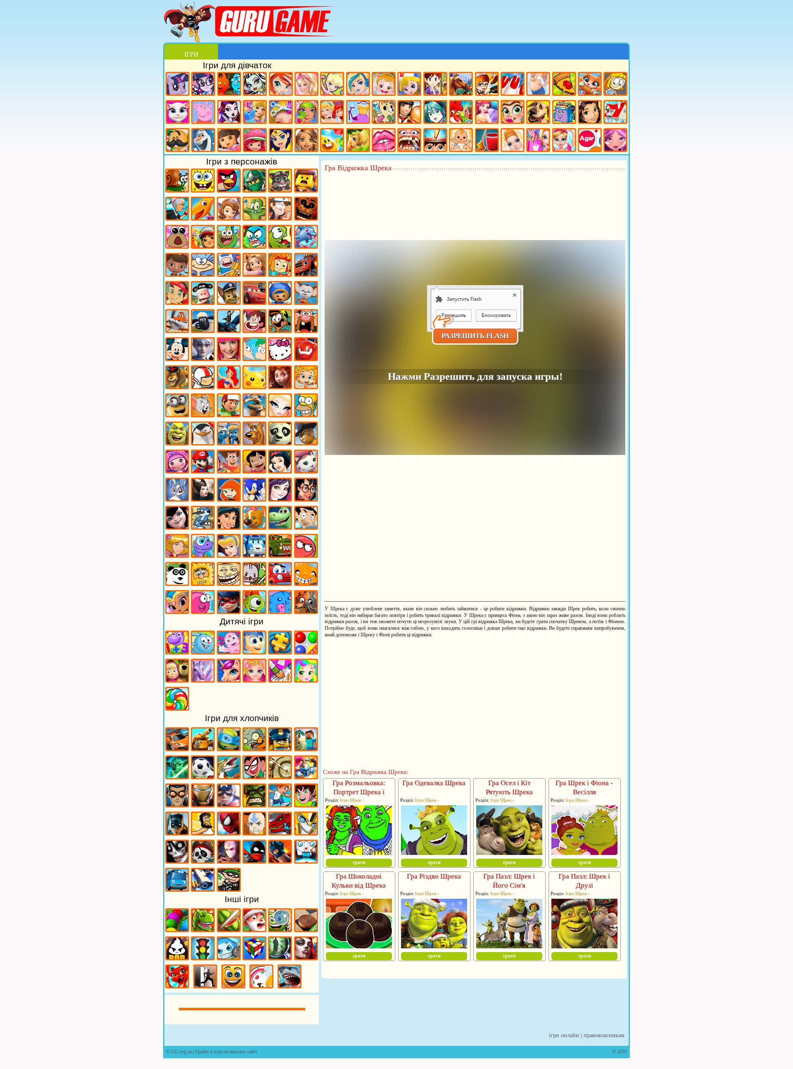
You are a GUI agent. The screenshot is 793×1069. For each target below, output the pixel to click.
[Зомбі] (254, 748)
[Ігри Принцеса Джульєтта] (306, 680)
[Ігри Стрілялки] (203, 889)
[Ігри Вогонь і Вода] (229, 85)
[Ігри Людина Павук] (229, 833)
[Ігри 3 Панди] (177, 583)
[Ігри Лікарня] (409, 85)
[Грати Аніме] (435, 113)
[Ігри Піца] (564, 85)
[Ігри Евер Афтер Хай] (229, 113)
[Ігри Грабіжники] (229, 889)
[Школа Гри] (564, 113)
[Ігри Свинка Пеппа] (203, 113)
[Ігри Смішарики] (203, 652)
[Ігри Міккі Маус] (177, 358)
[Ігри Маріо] (203, 471)
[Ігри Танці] (564, 141)
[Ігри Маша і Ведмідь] (177, 680)
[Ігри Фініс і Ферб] (254, 358)
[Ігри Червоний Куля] (306, 555)
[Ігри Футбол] (203, 776)
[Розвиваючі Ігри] (177, 652)
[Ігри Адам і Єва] (203, 583)
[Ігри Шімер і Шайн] (177, 611)
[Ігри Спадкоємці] (280, 499)
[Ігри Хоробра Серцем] (280, 386)
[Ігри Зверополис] (306, 611)
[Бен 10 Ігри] (306, 804)
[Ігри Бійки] (280, 861)
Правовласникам (604, 1035)
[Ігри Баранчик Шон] (203, 330)
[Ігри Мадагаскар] (177, 386)
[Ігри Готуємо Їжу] (487, 85)
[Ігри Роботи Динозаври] (280, 833)
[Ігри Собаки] (538, 113)
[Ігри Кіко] (177, 499)
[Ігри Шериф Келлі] (306, 471)
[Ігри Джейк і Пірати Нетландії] (177, 302)
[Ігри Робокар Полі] (254, 555)
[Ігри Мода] (358, 113)
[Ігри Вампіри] (306, 957)
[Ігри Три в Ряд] (332, 141)
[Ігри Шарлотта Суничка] (255, 141)
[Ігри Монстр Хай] (255, 85)
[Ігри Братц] (280, 414)
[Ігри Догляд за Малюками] (461, 141)
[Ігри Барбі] (306, 85)
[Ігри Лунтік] (229, 652)
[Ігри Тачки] (254, 302)
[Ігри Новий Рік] (254, 929)
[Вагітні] (538, 85)
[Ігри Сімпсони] (306, 414)
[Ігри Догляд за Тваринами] (383, 113)
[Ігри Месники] (229, 804)
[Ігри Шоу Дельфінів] (306, 246)
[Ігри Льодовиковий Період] (254, 414)
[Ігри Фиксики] (280, 274)
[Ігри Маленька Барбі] (254, 680)
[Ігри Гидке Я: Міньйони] (177, 414)
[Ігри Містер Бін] (306, 527)
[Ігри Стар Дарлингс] (615, 141)
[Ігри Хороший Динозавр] (280, 527)
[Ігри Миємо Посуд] (261, 985)
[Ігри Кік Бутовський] (203, 386)
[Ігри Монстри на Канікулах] (177, 527)
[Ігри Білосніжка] (280, 471)
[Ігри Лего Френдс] (590, 113)
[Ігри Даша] (229, 141)
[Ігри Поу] (177, 246)
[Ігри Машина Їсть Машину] (280, 555)
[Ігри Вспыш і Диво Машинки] (306, 274)
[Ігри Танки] (203, 748)
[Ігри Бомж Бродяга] (203, 833)
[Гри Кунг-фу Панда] (280, 442)
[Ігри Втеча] (205, 985)
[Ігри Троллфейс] (229, 583)
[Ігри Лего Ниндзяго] (254, 190)
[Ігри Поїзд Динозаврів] (203, 218)
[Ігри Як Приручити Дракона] (229, 330)
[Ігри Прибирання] (487, 141)
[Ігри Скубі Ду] (254, 442)
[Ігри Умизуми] (280, 302)
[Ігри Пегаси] (203, 680)
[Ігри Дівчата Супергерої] (281, 141)
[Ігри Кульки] (306, 652)
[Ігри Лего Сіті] (280, 748)
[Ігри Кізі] (254, 611)
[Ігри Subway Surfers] (203, 246)
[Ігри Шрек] (177, 442)
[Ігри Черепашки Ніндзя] (229, 748)
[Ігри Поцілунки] (383, 141)
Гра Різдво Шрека (434, 876)
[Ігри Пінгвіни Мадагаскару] (203, 442)
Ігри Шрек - (352, 800)
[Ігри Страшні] (177, 861)
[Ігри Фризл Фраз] (203, 611)
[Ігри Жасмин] (229, 527)
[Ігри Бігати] (280, 804)
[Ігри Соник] (254, 499)
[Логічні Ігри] (254, 957)
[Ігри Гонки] (177, 748)
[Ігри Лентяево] (229, 358)
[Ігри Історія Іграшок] (229, 471)
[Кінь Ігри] (461, 85)
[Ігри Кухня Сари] (435, 85)
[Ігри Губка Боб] (203, 190)
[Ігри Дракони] (177, 985)
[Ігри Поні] (177, 85)
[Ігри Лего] (306, 190)
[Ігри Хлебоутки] (229, 246)
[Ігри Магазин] (538, 141)
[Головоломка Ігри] (254, 652)
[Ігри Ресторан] (409, 113)
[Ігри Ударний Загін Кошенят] (254, 583)
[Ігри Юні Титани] (254, 776)
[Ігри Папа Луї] (177, 141)
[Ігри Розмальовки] (280, 680)
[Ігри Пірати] (203, 861)
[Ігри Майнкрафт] (306, 748)
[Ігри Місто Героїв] (306, 358)
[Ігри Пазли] (280, 652)
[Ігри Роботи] (306, 861)
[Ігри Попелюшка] (229, 555)
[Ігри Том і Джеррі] (203, 414)
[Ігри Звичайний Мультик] (203, 527)
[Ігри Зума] (177, 929)
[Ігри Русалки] (487, 113)
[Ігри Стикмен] (254, 861)
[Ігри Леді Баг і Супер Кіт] (229, 611)
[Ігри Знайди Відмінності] (280, 929)
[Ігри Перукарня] (281, 113)
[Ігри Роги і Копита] (203, 302)
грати (359, 862)
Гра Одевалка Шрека (433, 783)
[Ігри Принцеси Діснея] (332, 113)
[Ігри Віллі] (280, 583)
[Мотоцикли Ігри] (280, 776)
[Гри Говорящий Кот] (280, 190)
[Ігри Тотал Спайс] (177, 555)
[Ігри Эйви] (306, 141)
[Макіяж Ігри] (306, 113)
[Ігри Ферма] (461, 113)
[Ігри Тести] (435, 141)
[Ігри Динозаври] (203, 929)
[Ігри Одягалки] (255, 113)
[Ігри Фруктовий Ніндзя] (229, 929)
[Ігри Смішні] (233, 985)
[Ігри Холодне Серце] (203, 141)
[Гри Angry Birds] (229, 190)
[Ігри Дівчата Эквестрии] (203, 85)
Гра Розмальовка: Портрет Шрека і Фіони (358, 792)
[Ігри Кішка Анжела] (177, 113)
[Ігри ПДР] (203, 957)
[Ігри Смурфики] (229, 442)
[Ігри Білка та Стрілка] (254, 527)
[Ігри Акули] (289, 985)
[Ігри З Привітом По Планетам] (280, 330)
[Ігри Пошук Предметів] (280, 957)
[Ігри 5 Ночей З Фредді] (306, 218)
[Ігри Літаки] (177, 330)
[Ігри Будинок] (615, 113)
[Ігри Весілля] (512, 141)
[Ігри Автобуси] (177, 889)
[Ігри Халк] (254, 804)
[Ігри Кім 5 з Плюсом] (229, 499)
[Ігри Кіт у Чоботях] (306, 442)
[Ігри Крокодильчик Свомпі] (254, 218)
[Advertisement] (475, 194)
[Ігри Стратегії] (306, 776)
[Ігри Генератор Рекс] (177, 804)
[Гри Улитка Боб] (177, 190)
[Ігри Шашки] (306, 929)
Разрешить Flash (475, 336)
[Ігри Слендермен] (229, 861)
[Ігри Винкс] (281, 85)
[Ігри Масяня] (203, 274)
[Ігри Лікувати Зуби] (409, 141)
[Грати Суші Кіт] (280, 611)
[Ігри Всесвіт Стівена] (254, 330)
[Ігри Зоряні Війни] (177, 776)
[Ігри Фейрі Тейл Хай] (358, 85)
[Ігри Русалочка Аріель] (229, 386)
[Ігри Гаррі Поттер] (306, 499)
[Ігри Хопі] (203, 555)
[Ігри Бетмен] (177, 833)
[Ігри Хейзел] (383, 85)
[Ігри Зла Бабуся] (177, 218)
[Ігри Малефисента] (203, 499)
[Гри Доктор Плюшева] (177, 274)
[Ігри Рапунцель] (254, 274)
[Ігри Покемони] (254, 386)
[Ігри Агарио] (590, 141)
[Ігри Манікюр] (512, 85)
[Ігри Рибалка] (229, 776)
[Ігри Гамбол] (254, 246)
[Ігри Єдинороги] (229, 680)
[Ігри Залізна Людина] (203, 804)
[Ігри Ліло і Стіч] (254, 471)
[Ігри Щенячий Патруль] (229, 302)
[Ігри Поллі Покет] (332, 85)
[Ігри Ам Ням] (280, 246)
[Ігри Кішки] (590, 85)
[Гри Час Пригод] (229, 274)
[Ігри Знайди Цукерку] (177, 708)
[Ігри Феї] (358, 141)
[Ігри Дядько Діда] (306, 330)
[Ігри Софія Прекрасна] (229, 218)
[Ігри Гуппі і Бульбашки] (306, 386)
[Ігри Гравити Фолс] (280, 218)
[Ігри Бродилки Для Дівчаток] (615, 85)
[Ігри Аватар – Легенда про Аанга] (254, 833)
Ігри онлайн (564, 1035)
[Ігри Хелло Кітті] (280, 358)
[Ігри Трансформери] (306, 833)
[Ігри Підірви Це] (229, 957)
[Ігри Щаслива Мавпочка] (306, 583)
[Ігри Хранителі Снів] (203, 358)
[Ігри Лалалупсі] (177, 471)
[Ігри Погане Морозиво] (177, 957)
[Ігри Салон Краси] (512, 113)
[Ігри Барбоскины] (306, 302)
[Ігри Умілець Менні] (229, 414)
